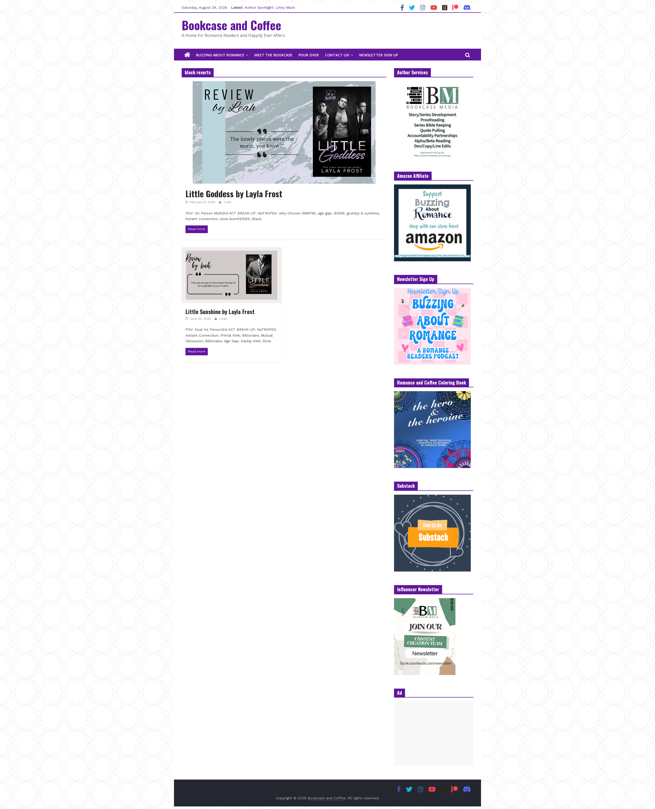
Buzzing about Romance (220, 55)
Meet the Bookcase (273, 55)
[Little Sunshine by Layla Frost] (231, 250)
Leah (227, 202)
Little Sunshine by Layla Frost (220, 311)
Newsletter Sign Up (378, 55)
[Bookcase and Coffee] (187, 55)
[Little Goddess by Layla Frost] (284, 84)
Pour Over (309, 55)
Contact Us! (337, 55)
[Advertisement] (433, 733)
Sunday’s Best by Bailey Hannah (272, 7)
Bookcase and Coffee (231, 25)
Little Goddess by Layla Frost (233, 194)
